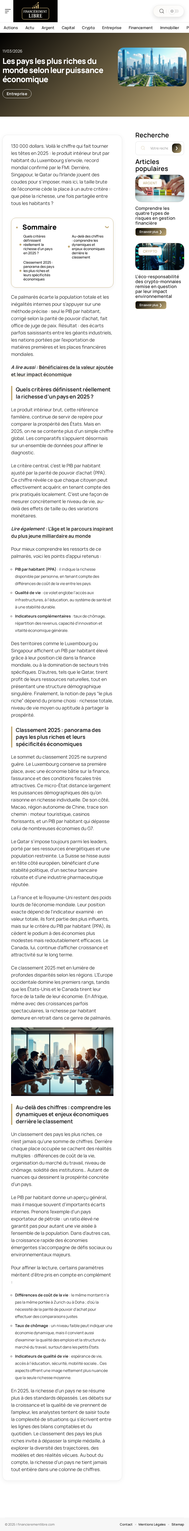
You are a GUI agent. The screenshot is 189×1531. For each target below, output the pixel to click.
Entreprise (17, 93)
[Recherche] (161, 11)
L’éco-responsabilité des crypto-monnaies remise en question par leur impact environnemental (158, 286)
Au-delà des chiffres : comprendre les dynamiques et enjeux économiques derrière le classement (88, 246)
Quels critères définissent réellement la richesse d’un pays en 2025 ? (37, 244)
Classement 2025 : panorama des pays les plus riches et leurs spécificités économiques (38, 270)
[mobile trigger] (9, 11)
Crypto (150, 251)
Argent (150, 183)
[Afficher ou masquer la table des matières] (82, 227)
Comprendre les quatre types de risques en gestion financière (155, 215)
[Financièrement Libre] (35, 11)
